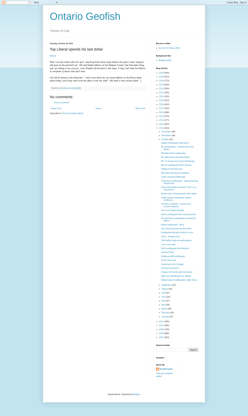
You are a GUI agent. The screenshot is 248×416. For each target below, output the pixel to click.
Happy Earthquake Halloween (175, 143)
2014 (161, 120)
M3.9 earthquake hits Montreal (175, 248)
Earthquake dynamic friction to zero (177, 232)
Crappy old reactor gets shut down (176, 272)
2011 (161, 321)
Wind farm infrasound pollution (175, 173)
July (163, 293)
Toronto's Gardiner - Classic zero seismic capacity (176, 205)
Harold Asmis (166, 369)
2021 (161, 92)
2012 (161, 128)
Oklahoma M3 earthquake (173, 256)
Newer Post (56, 108)
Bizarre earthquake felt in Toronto (176, 165)
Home (98, 108)
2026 (161, 73)
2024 (161, 80)
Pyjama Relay (167, 252)
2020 (161, 96)
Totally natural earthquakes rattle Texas (179, 280)
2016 (161, 112)
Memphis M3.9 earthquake (173, 153)
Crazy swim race (168, 260)
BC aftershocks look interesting (175, 157)
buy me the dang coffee (169, 48)
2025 (161, 77)
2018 (161, 104)
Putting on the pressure (171, 169)
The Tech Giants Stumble (172, 210)
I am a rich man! (168, 244)
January (165, 316)
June (164, 297)
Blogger (136, 394)
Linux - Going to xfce (170, 236)
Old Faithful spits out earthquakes (176, 240)
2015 (161, 116)
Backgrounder (165, 60)
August (164, 289)
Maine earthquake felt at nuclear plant (178, 214)
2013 (161, 124)
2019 (161, 100)
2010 (161, 325)
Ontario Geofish (85, 16)
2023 (161, 84)
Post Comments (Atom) (72, 113)
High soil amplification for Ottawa (176, 276)
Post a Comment (61, 102)
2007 (161, 337)
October (165, 139)
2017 (161, 108)
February (165, 312)
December (166, 131)
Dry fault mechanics (170, 268)
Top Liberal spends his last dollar (176, 228)
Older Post (140, 108)
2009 (161, 329)
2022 (161, 88)
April (163, 305)
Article (53, 56)
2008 (161, 333)
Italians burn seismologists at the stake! (179, 193)
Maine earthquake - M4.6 (172, 225)
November (166, 135)
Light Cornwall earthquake (173, 177)
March (164, 309)
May (163, 301)
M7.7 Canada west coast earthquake (178, 161)
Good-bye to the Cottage (172, 264)
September (166, 285)
